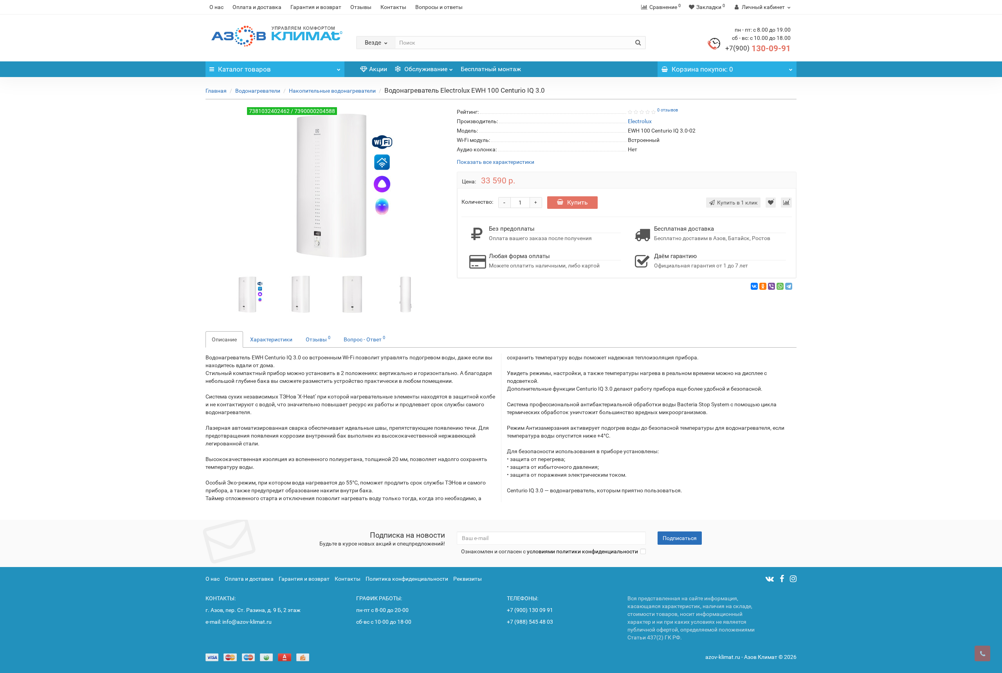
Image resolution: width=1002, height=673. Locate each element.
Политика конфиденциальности (407, 579)
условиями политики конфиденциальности (582, 551)
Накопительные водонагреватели (332, 91)
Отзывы (360, 7)
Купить (577, 202)
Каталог (244, 69)
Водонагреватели (257, 91)
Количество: (477, 202)
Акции (378, 69)
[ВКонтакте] (754, 286)
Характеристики (271, 339)
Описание (224, 339)
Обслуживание (425, 69)
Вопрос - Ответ (364, 338)
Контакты (393, 7)
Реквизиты (467, 579)
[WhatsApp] (780, 286)
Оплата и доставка (256, 7)
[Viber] (771, 286)
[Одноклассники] (762, 286)
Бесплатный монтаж (491, 69)
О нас (216, 7)
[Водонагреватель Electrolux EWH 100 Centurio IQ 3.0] (245, 294)
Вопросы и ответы (439, 7)
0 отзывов (667, 110)
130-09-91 (758, 48)
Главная (216, 91)
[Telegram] (788, 286)
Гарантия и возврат (315, 7)
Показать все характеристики (495, 162)
